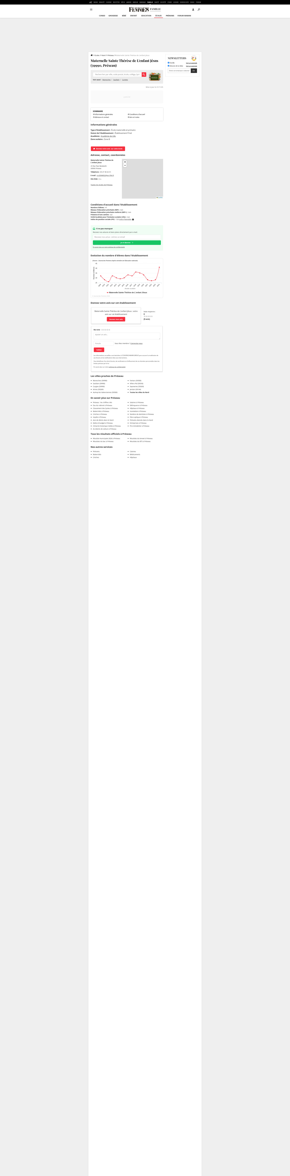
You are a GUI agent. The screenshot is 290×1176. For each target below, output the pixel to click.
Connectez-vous (136, 343)
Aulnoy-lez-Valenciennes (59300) (105, 392)
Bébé (124, 15)
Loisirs (176, 2)
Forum (198, 2)
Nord (104, 55)
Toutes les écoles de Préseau (101, 185)
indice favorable (125, 219)
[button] (125, 162)
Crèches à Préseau (100, 414)
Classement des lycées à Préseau (105, 408)
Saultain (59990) (99, 383)
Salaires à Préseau (137, 402)
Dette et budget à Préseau (103, 423)
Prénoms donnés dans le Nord (141, 420)
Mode (96, 2)
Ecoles (97, 55)
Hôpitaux (133, 457)
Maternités (97, 454)
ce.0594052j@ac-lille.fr (105, 175)
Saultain (116, 80)
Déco (123, 2)
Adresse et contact (102, 117)
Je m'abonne (125, 242)
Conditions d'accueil (137, 114)
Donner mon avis (116, 319)
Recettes (116, 2)
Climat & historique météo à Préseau (107, 426)
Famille (150, 2)
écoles (158, 15)
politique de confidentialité (117, 367)
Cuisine (108, 2)
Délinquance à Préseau (138, 405)
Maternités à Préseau (101, 411)
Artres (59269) (98, 389)
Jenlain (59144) (135, 389)
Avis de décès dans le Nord (103, 420)
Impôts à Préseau (99, 417)
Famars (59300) (135, 380)
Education (146, 15)
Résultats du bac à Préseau (103, 441)
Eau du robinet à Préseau (102, 405)
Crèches (96, 457)
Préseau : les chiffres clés (102, 402)
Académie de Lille (108, 136)
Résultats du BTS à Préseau (140, 441)
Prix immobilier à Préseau (139, 426)
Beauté (101, 2)
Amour (135, 2)
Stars (170, 2)
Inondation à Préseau (138, 411)
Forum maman (184, 15)
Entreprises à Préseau (138, 423)
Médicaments (135, 454)
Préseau (111, 55)
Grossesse (113, 15)
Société (163, 2)
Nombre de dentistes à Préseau (142, 414)
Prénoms (170, 15)
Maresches (106, 80)
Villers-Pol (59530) (136, 383)
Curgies (125, 80)
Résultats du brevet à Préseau (141, 438)
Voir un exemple (191, 63)
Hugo (192, 2)
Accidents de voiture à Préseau (104, 429)
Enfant (133, 15)
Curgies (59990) (99, 386)
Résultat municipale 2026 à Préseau (106, 438)
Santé (156, 2)
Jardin (128, 2)
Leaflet (160, 197)
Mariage (142, 2)
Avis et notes (134, 117)
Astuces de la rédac (176, 66)
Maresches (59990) (100, 380)
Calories (133, 451)
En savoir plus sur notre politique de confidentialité (109, 247)
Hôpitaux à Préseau (137, 408)
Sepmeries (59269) (137, 386)
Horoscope (184, 2)
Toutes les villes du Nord (139, 392)
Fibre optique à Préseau (139, 417)
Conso (102, 15)
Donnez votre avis (109, 149)
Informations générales (104, 114)
